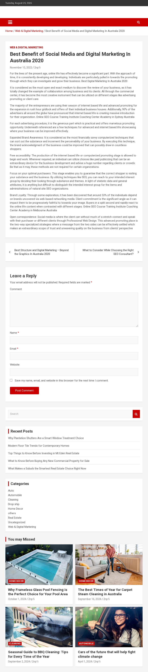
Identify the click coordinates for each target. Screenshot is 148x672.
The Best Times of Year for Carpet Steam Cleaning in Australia (105, 592)
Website (14, 364)
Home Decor (15, 508)
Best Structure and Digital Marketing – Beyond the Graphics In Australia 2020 (41, 252)
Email (14, 348)
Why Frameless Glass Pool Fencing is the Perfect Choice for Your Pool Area (38, 592)
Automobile (15, 495)
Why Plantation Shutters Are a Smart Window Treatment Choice (46, 438)
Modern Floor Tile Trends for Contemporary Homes (38, 445)
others (12, 513)
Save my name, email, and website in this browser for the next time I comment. (61, 380)
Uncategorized (16, 522)
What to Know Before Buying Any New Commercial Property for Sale (49, 461)
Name (14, 332)
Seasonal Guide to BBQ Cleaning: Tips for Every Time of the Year (38, 654)
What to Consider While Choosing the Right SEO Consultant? (108, 252)
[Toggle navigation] (10, 22)
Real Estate (14, 517)
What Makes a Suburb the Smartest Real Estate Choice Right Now (47, 468)
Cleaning (13, 499)
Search (136, 414)
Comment (16, 289)
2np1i (37, 67)
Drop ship (13, 504)
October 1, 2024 (17, 599)
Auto (11, 490)
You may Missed (21, 539)
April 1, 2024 (85, 661)
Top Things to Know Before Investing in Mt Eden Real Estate (43, 453)
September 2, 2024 (19, 661)
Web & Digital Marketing (26, 47)
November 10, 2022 (21, 67)
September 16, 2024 (89, 599)
